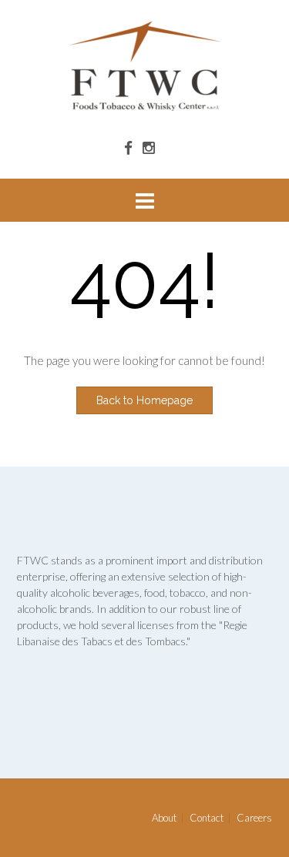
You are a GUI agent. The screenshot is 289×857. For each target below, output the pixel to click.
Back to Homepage (144, 400)
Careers (254, 818)
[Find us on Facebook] (128, 147)
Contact (206, 818)
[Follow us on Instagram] (149, 147)
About (164, 818)
